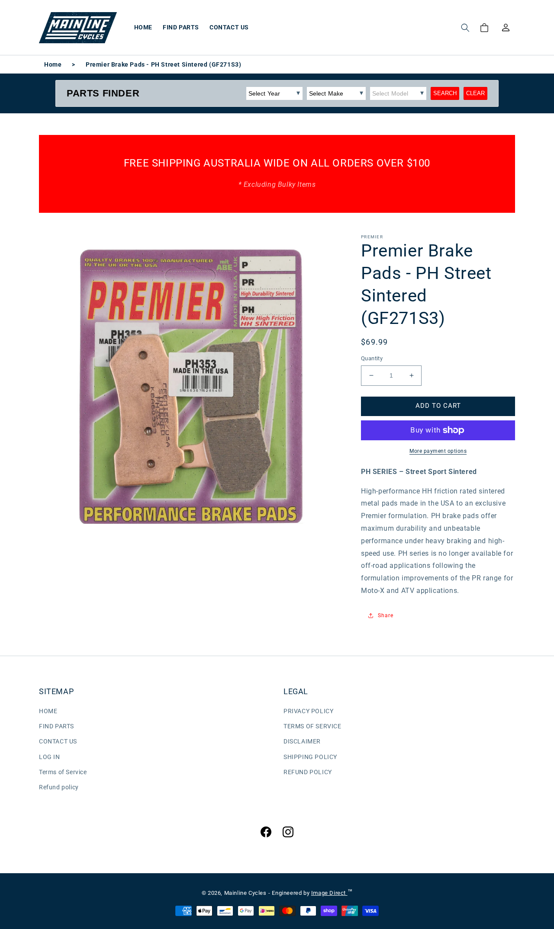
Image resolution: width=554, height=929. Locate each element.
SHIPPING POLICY (310, 756)
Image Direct (329, 893)
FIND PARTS (56, 726)
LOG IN (49, 756)
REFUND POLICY (307, 772)
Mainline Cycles (245, 893)
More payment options (438, 451)
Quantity (372, 358)
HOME (48, 711)
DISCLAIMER (302, 741)
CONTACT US (58, 741)
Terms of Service (63, 772)
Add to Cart (438, 406)
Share (385, 615)
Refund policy (59, 787)
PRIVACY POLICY (308, 711)
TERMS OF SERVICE (312, 726)
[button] (465, 27)
